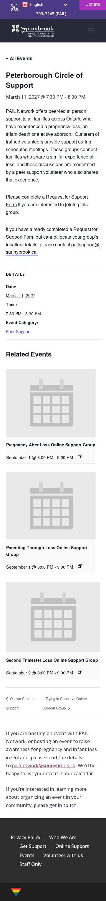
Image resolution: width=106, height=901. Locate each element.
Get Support (33, 846)
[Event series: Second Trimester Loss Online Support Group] (80, 672)
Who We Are (62, 837)
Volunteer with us (63, 855)
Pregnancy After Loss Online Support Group (50, 445)
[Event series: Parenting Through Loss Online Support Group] (80, 566)
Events (26, 855)
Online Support (72, 846)
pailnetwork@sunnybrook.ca (43, 765)
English (36, 4)
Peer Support (18, 331)
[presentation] (51, 403)
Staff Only (30, 864)
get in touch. (63, 805)
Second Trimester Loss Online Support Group (52, 660)
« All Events (19, 58)
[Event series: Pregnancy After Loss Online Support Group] (80, 456)
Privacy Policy (25, 837)
